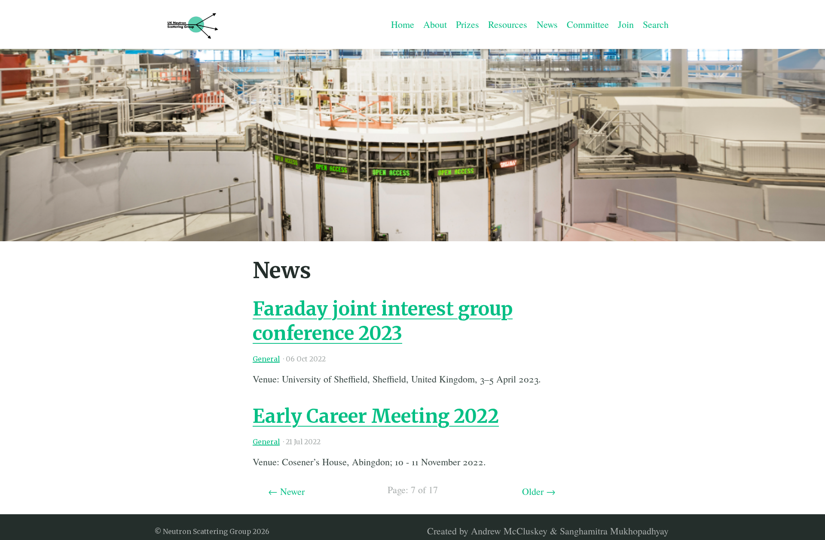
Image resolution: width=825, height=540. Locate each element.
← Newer (286, 491)
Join (626, 24)
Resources (507, 24)
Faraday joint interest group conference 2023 (383, 321)
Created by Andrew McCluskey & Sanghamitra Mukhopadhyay (548, 530)
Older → (539, 491)
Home (402, 24)
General (266, 359)
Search (656, 24)
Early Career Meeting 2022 (376, 416)
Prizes (467, 24)
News (547, 24)
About (435, 24)
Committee (588, 24)
